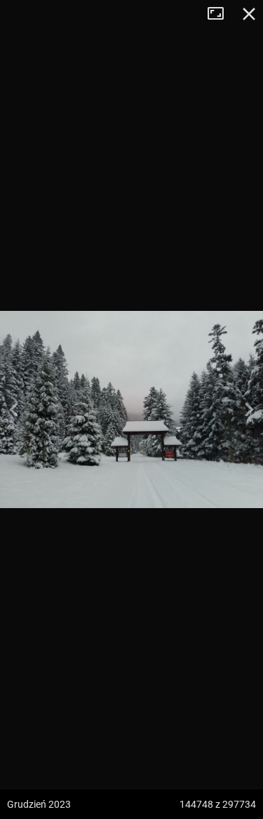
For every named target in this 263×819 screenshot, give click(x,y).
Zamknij (249, 14)
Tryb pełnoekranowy (221, 14)
